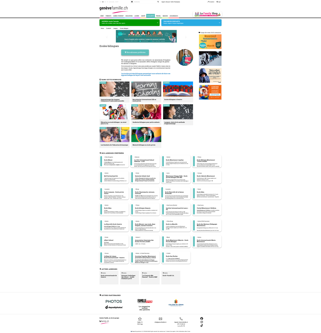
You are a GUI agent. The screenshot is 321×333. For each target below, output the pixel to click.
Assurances (174, 16)
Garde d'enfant (118, 16)
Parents (108, 16)
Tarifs (177, 331)
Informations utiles (183, 331)
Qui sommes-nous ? (162, 331)
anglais (167, 60)
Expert (163, 2)
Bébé (102, 16)
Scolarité (150, 16)
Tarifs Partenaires (175, 2)
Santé (143, 16)
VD (100, 2)
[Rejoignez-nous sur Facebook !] (201, 318)
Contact (168, 331)
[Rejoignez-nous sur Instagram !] (202, 322)
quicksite (139, 331)
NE (105, 2)
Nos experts (172, 331)
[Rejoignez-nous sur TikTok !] (202, 325)
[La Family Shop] (207, 14)
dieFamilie (111, 2)
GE (103, 2)
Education (129, 16)
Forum (189, 331)
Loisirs (137, 16)
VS (107, 2)
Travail (158, 16)
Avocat (168, 2)
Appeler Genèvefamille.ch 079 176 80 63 (181, 323)
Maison (165, 16)
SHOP (116, 2)
